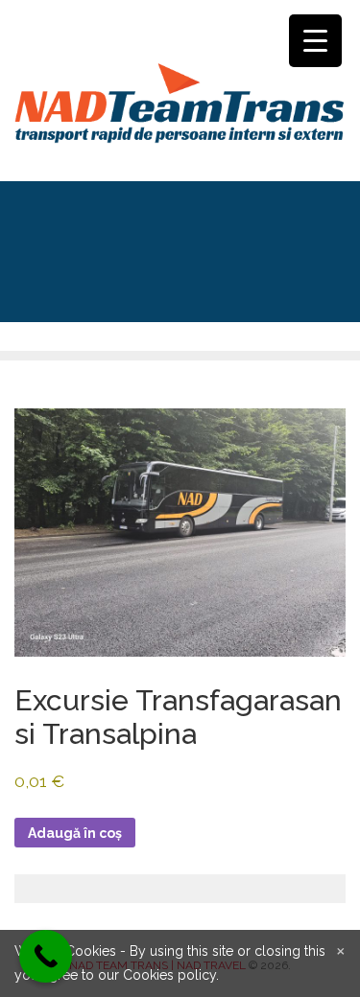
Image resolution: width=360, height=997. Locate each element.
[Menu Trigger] (315, 40)
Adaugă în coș (75, 833)
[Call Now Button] (45, 956)
